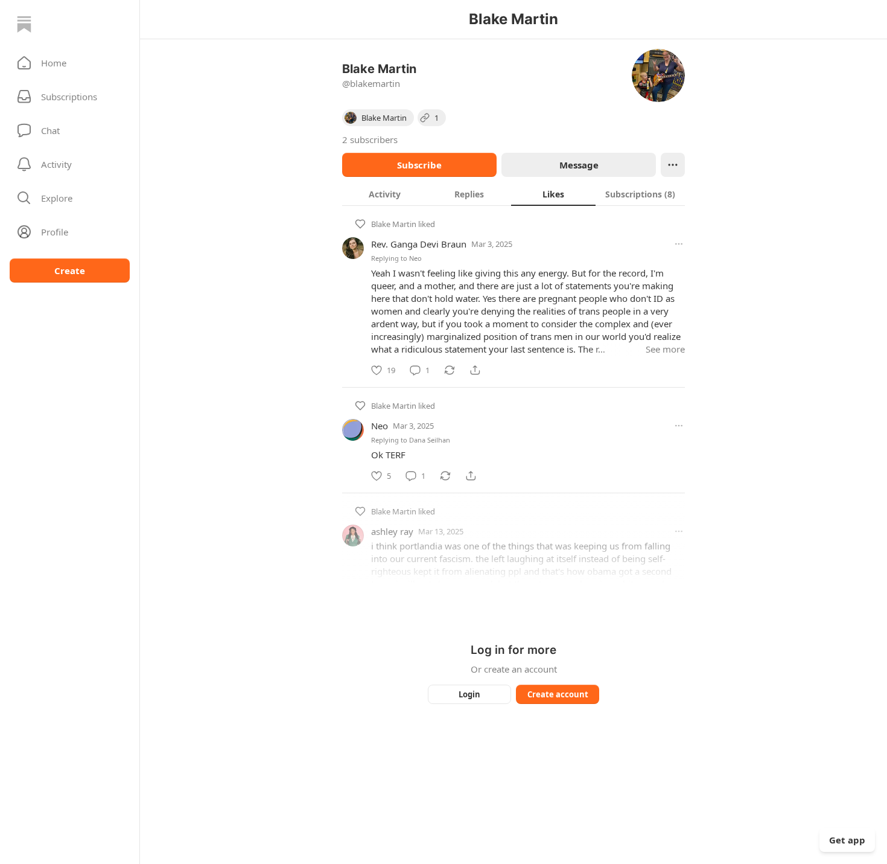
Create (69, 270)
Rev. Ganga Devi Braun (418, 244)
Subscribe (419, 165)
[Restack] (449, 370)
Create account (557, 694)
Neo (415, 258)
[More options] (678, 244)
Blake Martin (393, 224)
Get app (847, 840)
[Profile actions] (673, 165)
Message (579, 165)
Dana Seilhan (429, 439)
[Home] (24, 24)
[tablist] (513, 194)
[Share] (475, 370)
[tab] (384, 194)
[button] (70, 62)
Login (469, 694)
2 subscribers (370, 139)
